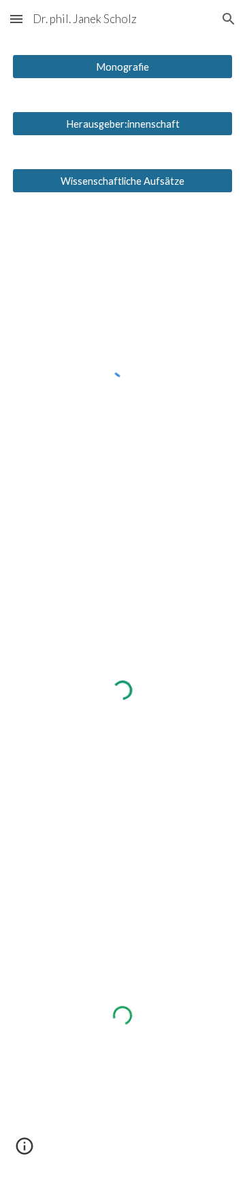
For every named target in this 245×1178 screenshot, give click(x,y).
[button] (16, 18)
